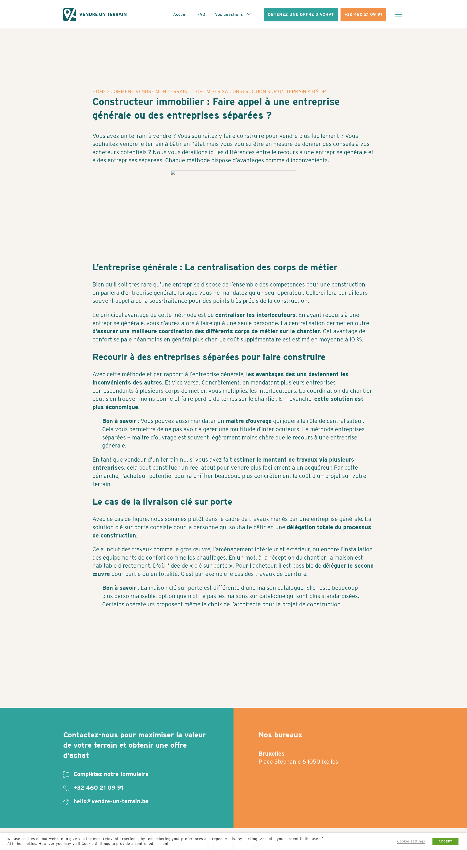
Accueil (180, 14)
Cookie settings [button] (411, 841)
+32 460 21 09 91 (363, 14)
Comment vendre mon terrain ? (150, 91)
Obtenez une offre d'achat (301, 14)
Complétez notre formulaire (110, 774)
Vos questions (229, 14)
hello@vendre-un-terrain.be (110, 801)
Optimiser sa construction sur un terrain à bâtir (261, 91)
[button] (399, 15)
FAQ (201, 14)
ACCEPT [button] (445, 841)
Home (99, 91)
